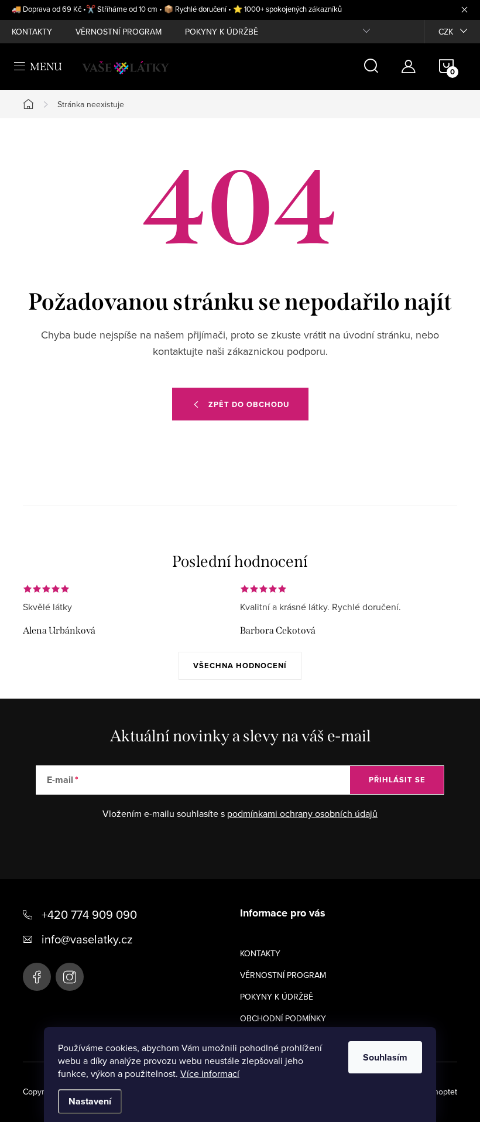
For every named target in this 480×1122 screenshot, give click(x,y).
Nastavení (89, 1101)
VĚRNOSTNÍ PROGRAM (119, 31)
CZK (445, 31)
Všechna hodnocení (240, 665)
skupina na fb (37, 977)
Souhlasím (385, 1057)
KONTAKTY (32, 31)
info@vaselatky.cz (87, 939)
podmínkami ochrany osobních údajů (302, 813)
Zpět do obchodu (248, 404)
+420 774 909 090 (89, 914)
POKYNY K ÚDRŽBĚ (221, 31)
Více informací (209, 1073)
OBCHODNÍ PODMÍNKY (283, 1018)
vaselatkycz (70, 977)
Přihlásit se (397, 779)
